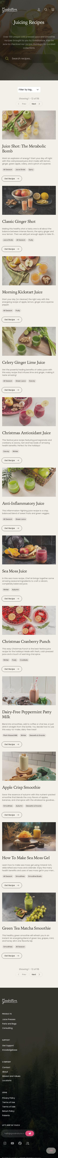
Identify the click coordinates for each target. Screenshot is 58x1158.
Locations (6, 1080)
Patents (6, 1115)
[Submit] (29, 1133)
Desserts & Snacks (37, 735)
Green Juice (21, 381)
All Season (7, 170)
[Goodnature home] (9, 1001)
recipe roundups (34, 44)
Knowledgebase (9, 1050)
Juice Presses (8, 1019)
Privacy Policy (8, 1098)
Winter (15, 451)
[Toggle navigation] (51, 1151)
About (5, 1071)
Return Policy (8, 1111)
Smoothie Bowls (35, 876)
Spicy (31, 170)
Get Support (8, 1045)
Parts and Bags (9, 1023)
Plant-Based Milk (10, 735)
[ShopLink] (53, 10)
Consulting (7, 1028)
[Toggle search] (46, 10)
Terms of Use (8, 1102)
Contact (6, 1067)
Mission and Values (11, 1076)
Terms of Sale (8, 1106)
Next (34, 103)
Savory (32, 381)
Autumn (15, 590)
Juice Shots (20, 170)
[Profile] (39, 10)
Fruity (31, 240)
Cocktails (24, 660)
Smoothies (7, 806)
